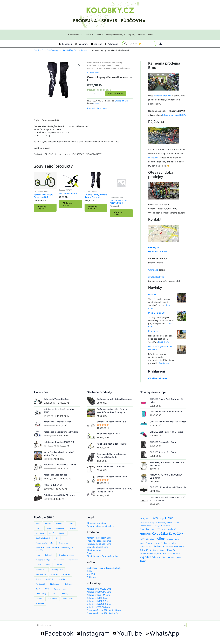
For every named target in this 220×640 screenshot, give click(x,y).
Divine (48, 528)
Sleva (169, 550)
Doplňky (131, 34)
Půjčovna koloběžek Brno (99, 544)
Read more (163, 342)
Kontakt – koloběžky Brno (99, 537)
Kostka (38, 565)
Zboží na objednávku (102, 65)
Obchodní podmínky (96, 523)
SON (47, 589)
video (178, 554)
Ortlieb (38, 579)
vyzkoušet (153, 157)
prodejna (172, 543)
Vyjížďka (145, 557)
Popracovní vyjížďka (156, 543)
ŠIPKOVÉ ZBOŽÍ (69, 599)
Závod (178, 557)
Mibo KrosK (153, 331)
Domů (90, 62)
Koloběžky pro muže (66, 555)
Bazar (150, 34)
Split (175, 550)
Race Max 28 (179, 547)
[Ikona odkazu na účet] (160, 44)
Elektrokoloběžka (146, 526)
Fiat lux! (152, 294)
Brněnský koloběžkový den (148, 523)
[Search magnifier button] (185, 625)
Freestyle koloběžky (114, 34)
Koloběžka (160, 533)
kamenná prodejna (162, 95)
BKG (155, 518)
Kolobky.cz (74, 34)
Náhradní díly (41, 574)
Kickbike (171, 529)
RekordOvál (145, 550)
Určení (98, 34)
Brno (169, 518)
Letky (48, 565)
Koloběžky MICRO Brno (98, 601)
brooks (48, 524)
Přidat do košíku (115, 93)
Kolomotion (73, 560)
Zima (172, 558)
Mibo (161, 538)
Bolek (162, 519)
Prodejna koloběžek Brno (99, 541)
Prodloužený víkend (146, 547)
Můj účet (91, 574)
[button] (79, 65)
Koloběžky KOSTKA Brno (98, 595)
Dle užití (73, 528)
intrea (38, 555)
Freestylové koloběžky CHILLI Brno (104, 610)
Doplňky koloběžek (43, 538)
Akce (142, 518)
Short (38, 589)
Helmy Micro (63, 543)
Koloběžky (49, 555)
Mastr (152, 539)
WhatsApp (153, 270)
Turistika (39, 599)
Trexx (164, 554)
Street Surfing (41, 594)
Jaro (163, 529)
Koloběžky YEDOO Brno (98, 607)
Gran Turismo (147, 529)
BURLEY (59, 524)
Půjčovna (141, 34)
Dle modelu (60, 528)
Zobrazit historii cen (97, 108)
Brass (38, 524)
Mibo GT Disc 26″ (156, 313)
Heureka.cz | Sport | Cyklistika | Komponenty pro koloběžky (54, 549)
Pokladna (91, 577)
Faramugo (157, 526)
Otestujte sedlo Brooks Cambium (103, 556)
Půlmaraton (169, 547)
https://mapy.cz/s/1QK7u (174, 115)
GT (158, 529)
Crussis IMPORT (94, 72)
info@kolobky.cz (156, 277)
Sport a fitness (60, 589)
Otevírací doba (94, 550)
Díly (57, 538)
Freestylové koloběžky (44, 543)
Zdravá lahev (52, 599)
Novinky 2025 (57, 569)
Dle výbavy (40, 533)
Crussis (96, 103)
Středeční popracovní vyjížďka (150, 554)
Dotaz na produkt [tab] (50, 120)
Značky (87, 34)
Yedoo (166, 557)
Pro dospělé (40, 584)
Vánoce (156, 557)
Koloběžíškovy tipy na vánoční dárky (50, 560)
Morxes (170, 539)
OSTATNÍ (49, 579)
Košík (89, 571)
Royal (162, 550)
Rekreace (68, 584)
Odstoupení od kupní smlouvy (101, 526)
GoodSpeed (165, 526)
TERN (54, 594)
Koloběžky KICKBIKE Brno (99, 592)
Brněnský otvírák (165, 522)
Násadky (54, 574)
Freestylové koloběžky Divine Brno (103, 613)
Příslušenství (55, 584)
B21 (148, 518)
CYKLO (38, 528)
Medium (59, 565)
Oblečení (66, 574)
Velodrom (171, 553)
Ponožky (61, 579)
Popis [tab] (36, 120)
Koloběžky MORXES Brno (99, 604)
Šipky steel (40, 603)
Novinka (178, 539)
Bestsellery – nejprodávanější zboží (104, 568)
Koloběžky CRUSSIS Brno (99, 589)
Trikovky (64, 594)
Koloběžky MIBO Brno (97, 598)
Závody (143, 561)
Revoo (155, 550)
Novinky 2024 (41, 569)
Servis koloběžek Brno (97, 547)
